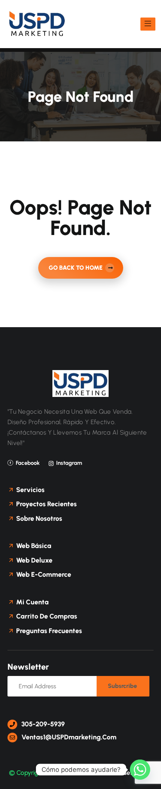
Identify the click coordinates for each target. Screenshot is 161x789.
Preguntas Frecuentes (48, 631)
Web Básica (33, 546)
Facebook (28, 463)
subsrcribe (122, 685)
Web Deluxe (33, 560)
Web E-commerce (43, 574)
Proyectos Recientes (46, 504)
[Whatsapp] (140, 770)
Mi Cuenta (32, 602)
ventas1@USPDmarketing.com (68, 737)
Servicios (30, 490)
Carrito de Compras (46, 616)
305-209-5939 (42, 724)
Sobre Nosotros (38, 518)
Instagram (69, 463)
